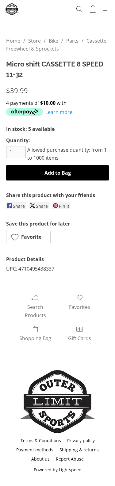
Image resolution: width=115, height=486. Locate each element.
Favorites (79, 307)
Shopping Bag (35, 338)
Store (34, 40)
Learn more (58, 112)
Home (13, 40)
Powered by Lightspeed (58, 470)
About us (40, 459)
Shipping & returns (79, 450)
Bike (53, 40)
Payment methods (34, 450)
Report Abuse (70, 459)
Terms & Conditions (41, 440)
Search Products (35, 311)
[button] (12, 9)
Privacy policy (81, 440)
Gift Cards (79, 338)
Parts (72, 40)
